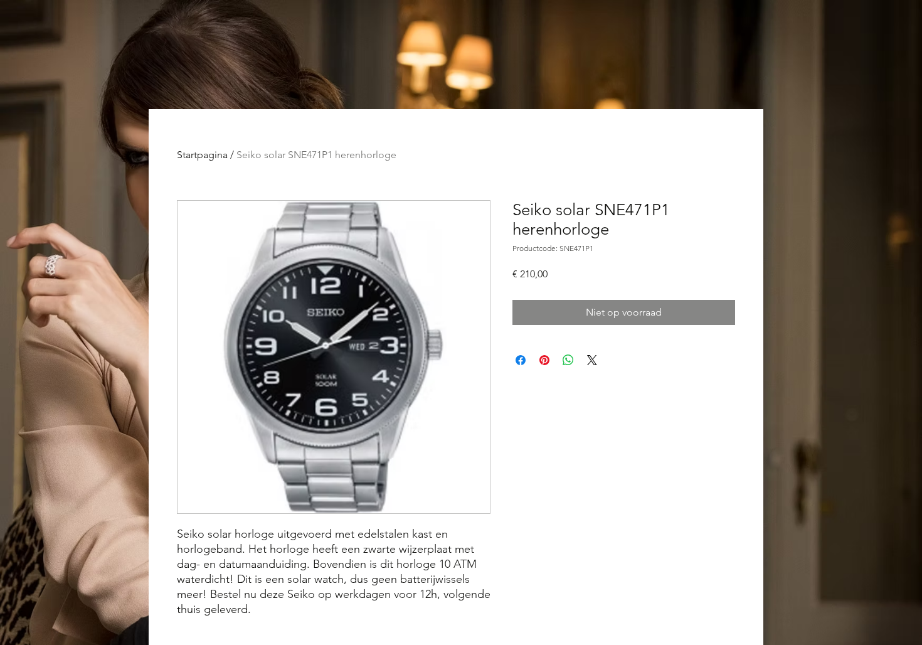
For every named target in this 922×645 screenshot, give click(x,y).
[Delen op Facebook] (520, 360)
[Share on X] (592, 360)
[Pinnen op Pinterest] (544, 360)
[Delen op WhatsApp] (568, 360)
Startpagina (202, 155)
